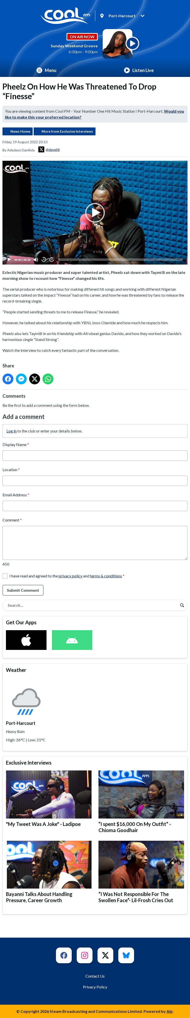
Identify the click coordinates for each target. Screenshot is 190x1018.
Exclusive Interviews (28, 763)
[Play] (8, 259)
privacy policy (70, 575)
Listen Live (143, 70)
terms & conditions (106, 575)
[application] (95, 213)
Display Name (15, 444)
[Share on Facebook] (7, 379)
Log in (11, 431)
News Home (20, 131)
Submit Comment (23, 590)
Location (11, 469)
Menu (50, 70)
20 (44, 259)
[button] (95, 213)
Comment (12, 520)
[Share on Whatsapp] (48, 379)
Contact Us (95, 976)
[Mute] (35, 259)
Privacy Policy (95, 986)
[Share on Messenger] (21, 379)
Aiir (169, 1011)
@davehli (53, 149)
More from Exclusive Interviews (67, 131)
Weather (16, 670)
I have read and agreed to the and (66, 575)
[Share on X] (34, 379)
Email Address (15, 494)
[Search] (182, 605)
